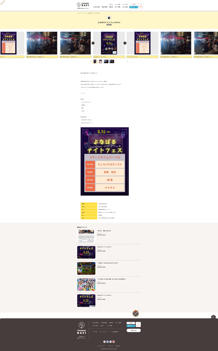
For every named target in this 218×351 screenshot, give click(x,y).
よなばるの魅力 (96, 7)
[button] (95, 61)
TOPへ (213, 317)
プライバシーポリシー (102, 346)
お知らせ (111, 4)
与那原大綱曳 (104, 7)
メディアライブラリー (103, 331)
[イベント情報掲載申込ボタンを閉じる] (139, 310)
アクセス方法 (125, 4)
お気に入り (141, 6)
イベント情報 (117, 4)
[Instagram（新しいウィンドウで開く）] (104, 342)
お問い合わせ (134, 330)
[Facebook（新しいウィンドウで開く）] (107, 342)
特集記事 (111, 7)
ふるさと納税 (125, 7)
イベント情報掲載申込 (114, 331)
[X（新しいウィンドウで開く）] (110, 342)
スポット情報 (117, 7)
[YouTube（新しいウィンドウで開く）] (113, 342)
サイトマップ (110, 346)
